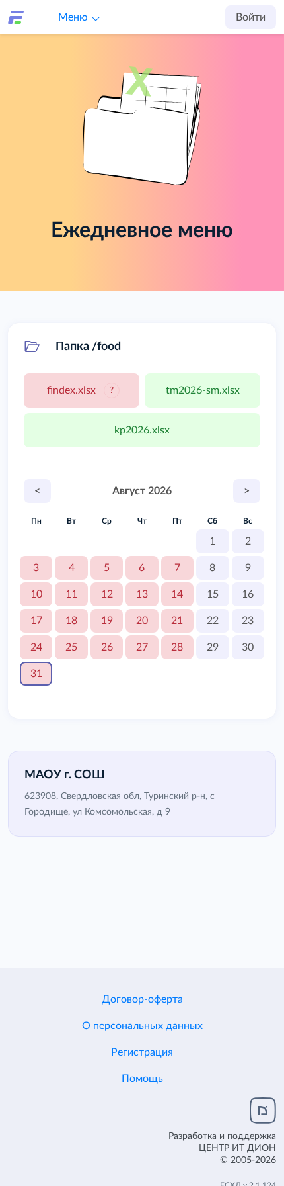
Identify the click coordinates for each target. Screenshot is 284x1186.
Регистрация (142, 1052)
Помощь (142, 1078)
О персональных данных (142, 1026)
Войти (251, 17)
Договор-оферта (142, 999)
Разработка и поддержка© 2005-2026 (222, 1148)
